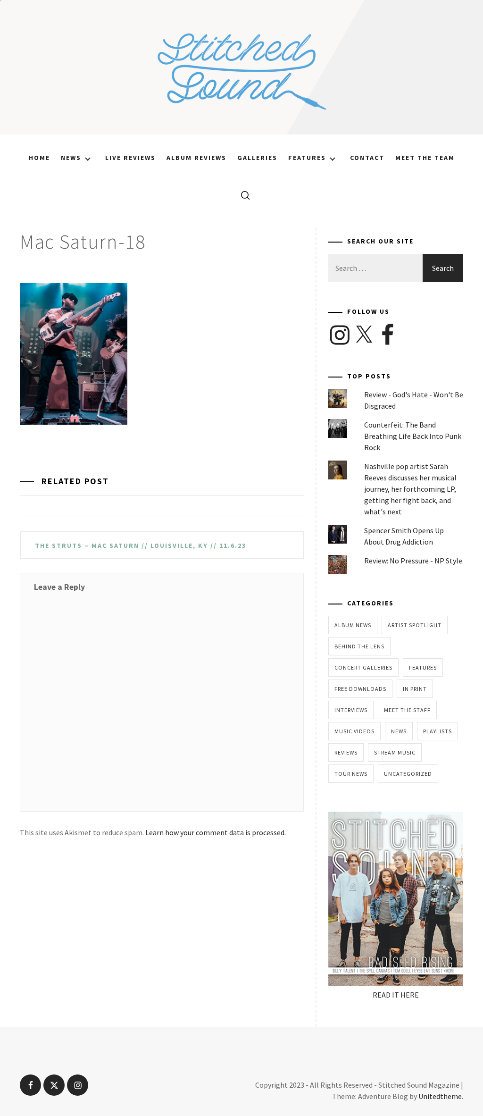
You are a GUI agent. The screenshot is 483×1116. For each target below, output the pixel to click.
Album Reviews (196, 157)
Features (307, 157)
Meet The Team (425, 157)
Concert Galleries (363, 667)
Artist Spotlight (414, 625)
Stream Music (395, 752)
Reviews (346, 752)
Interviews (350, 709)
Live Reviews (130, 157)
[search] (242, 195)
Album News (352, 625)
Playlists (437, 731)
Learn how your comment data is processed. (215, 832)
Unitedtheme (440, 1096)
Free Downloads (360, 688)
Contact (367, 157)
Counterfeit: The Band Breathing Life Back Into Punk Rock (412, 436)
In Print (415, 688)
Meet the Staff (407, 709)
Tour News (350, 773)
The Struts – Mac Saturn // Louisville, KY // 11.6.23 (140, 545)
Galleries (257, 157)
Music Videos (354, 731)
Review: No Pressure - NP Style (413, 560)
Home (39, 157)
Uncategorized (408, 773)
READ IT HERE (396, 994)
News (71, 157)
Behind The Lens (359, 646)
